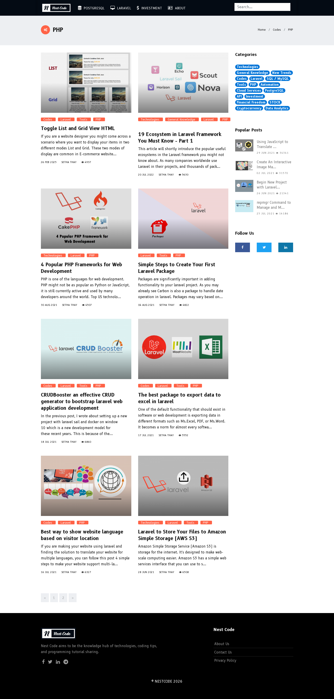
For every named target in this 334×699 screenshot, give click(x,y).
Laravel (123, 8)
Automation (270, 85)
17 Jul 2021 (146, 435)
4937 (87, 162)
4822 (185, 305)
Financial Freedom (251, 102)
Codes (276, 29)
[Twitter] (264, 247)
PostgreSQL (93, 8)
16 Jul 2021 (49, 572)
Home (262, 29)
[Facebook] (242, 247)
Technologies (150, 119)
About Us (221, 644)
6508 (185, 572)
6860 (87, 441)
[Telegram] (65, 662)
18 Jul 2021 (49, 441)
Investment (150, 8)
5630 (184, 174)
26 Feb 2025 (49, 162)
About (179, 8)
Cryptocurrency (249, 108)
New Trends (281, 73)
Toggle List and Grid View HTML (78, 128)
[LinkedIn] (285, 247)
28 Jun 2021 (146, 572)
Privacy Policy (225, 661)
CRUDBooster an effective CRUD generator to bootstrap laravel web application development (81, 401)
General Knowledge (182, 119)
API (239, 96)
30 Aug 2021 (49, 305)
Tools (83, 119)
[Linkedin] (58, 662)
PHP (290, 29)
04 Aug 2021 (146, 305)
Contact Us (223, 652)
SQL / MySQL (278, 79)
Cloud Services (249, 90)
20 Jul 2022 (146, 174)
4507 (88, 305)
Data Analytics (277, 108)
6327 (87, 572)
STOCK (274, 102)
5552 (184, 435)
